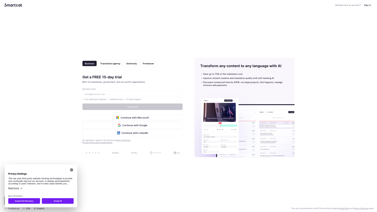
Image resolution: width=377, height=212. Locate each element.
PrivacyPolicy (343, 208)
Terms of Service (122, 140)
